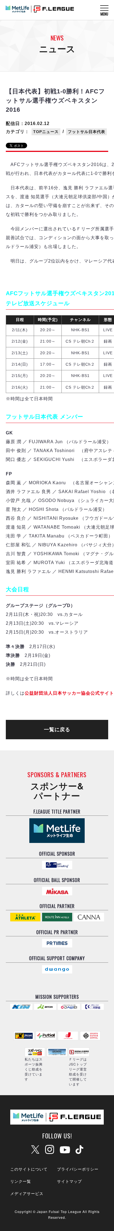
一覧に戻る (57, 729)
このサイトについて (29, 1169)
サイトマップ (69, 1181)
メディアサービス (26, 1193)
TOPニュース (46, 131)
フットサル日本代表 (86, 131)
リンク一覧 (20, 1181)
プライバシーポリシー (78, 1169)
